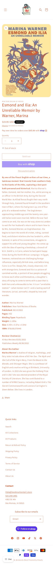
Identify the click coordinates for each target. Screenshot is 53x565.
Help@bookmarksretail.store (18, 492)
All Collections (11, 432)
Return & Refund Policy (15, 445)
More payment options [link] (26, 171)
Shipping (5, 126)
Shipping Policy (12, 451)
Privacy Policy (11, 457)
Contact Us (10, 469)
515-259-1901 (11, 495)
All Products (10, 439)
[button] (5, 10)
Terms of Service (12, 463)
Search (8, 426)
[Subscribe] (40, 519)
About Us (9, 476)
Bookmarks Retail (22, 560)
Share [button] (7, 397)
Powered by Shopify (36, 560)
